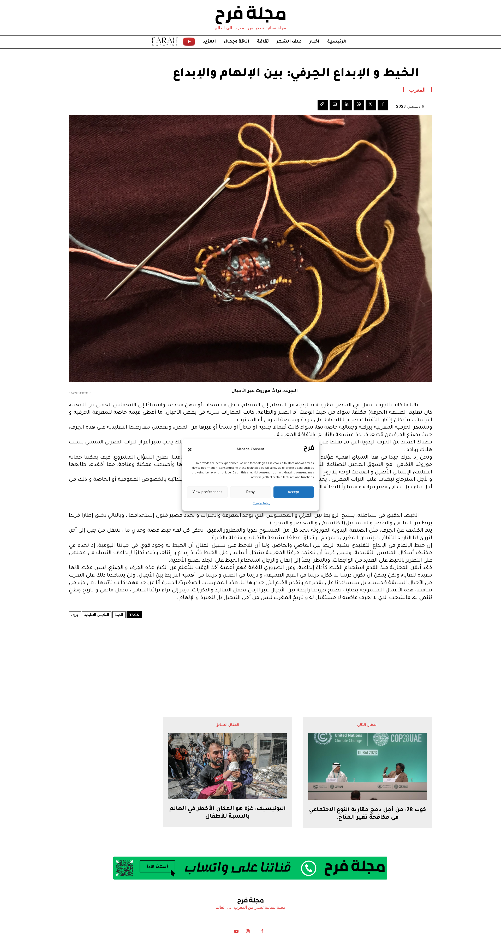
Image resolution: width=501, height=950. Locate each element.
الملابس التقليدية (96, 615)
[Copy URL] (323, 105)
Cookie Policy (261, 504)
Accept (294, 492)
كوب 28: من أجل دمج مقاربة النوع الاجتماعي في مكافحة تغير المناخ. (367, 814)
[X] (371, 105)
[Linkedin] (347, 105)
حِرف (75, 615)
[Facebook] (383, 105)
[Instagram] (248, 932)
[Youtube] (236, 932)
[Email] (335, 105)
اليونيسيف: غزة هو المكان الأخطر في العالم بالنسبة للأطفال (227, 813)
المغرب (417, 89)
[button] (189, 449)
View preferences (207, 492)
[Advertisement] (250, 651)
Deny (250, 492)
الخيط (119, 615)
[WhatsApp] (359, 105)
